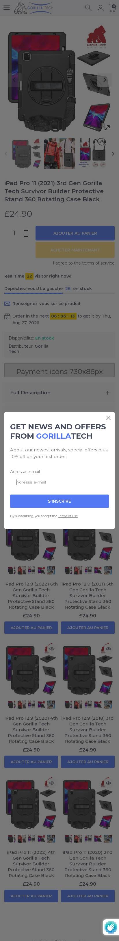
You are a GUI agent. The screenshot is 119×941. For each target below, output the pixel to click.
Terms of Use (68, 516)
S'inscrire (59, 501)
